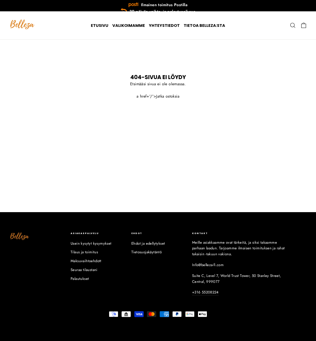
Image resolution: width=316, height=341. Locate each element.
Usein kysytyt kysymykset (91, 243)
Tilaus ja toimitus (84, 252)
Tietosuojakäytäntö (146, 252)
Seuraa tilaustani (84, 270)
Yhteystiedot (164, 25)
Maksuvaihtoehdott (86, 261)
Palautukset (80, 278)
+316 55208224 (205, 292)
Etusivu (99, 25)
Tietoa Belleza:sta (204, 25)
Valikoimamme (128, 25)
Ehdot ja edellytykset (148, 243)
